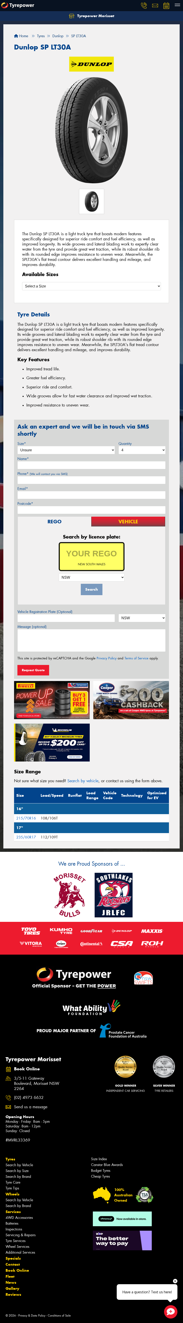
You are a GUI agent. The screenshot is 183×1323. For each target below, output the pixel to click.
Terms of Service (136, 658)
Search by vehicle (82, 781)
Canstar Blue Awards (107, 1164)
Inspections (14, 1229)
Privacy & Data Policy (31, 1315)
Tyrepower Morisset (95, 15)
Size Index (99, 1159)
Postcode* (25, 503)
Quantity (125, 443)
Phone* (42, 473)
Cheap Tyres (100, 1176)
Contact (13, 1264)
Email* (22, 488)
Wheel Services (17, 1246)
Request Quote (33, 670)
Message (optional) (32, 626)
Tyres (10, 1159)
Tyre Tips (12, 1188)
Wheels (12, 1194)
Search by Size (17, 1170)
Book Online (17, 1270)
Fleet (10, 1276)
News (11, 1282)
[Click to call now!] (143, 5)
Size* (21, 443)
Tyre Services (15, 1240)
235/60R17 (26, 837)
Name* (23, 458)
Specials (13, 1258)
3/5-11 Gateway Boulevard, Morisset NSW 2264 (36, 1083)
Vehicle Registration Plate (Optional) (45, 611)
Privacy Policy (106, 658)
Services (13, 1211)
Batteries (12, 1223)
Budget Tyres (100, 1170)
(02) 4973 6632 (29, 1097)
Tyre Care (13, 1182)
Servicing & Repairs (20, 1235)
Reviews (13, 1294)
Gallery (12, 1288)
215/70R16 (26, 818)
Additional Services (20, 1252)
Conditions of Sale (59, 1315)
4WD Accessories (19, 1217)
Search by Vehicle (19, 1165)
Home (23, 36)
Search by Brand (18, 1176)
